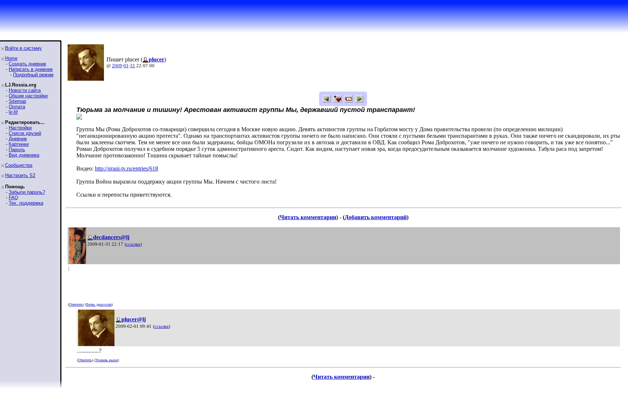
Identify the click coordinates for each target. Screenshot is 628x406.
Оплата (17, 106)
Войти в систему (23, 48)
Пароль (17, 149)
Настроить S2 (20, 175)
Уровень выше (106, 360)
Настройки (20, 127)
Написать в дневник (31, 69)
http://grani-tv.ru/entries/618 (126, 168)
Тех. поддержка (26, 203)
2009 (117, 65)
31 (132, 65)
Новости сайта (25, 90)
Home (11, 58)
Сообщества (18, 165)
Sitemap (17, 101)
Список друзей (25, 133)
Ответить (76, 304)
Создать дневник (27, 64)
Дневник (18, 138)
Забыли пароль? (27, 192)
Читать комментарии (308, 217)
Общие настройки (28, 96)
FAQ (13, 197)
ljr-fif (13, 112)
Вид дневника (24, 155)
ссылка (133, 244)
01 (126, 65)
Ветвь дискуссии (99, 304)
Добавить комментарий (376, 217)
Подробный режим (33, 74)
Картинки (19, 144)
